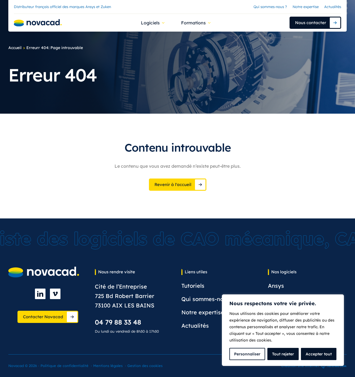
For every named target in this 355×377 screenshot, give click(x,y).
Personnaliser (247, 353)
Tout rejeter (283, 353)
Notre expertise (306, 6)
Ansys (276, 285)
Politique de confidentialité (64, 365)
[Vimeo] (55, 294)
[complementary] (283, 330)
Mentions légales (108, 365)
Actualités (332, 6)
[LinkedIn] (40, 294)
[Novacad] (38, 23)
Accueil (15, 47)
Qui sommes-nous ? (270, 6)
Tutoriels (192, 285)
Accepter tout (319, 353)
